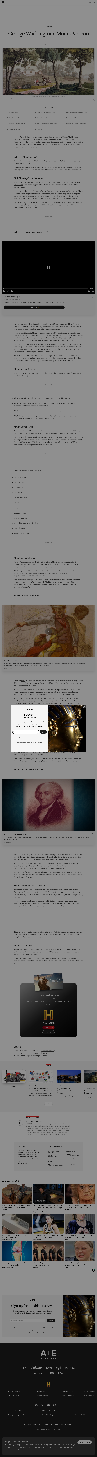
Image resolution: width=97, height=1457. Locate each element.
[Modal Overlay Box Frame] (48, 728)
